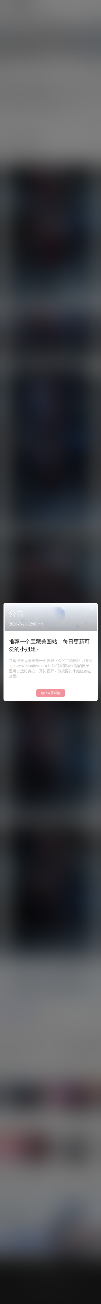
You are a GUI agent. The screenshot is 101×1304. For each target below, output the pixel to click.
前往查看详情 (50, 693)
